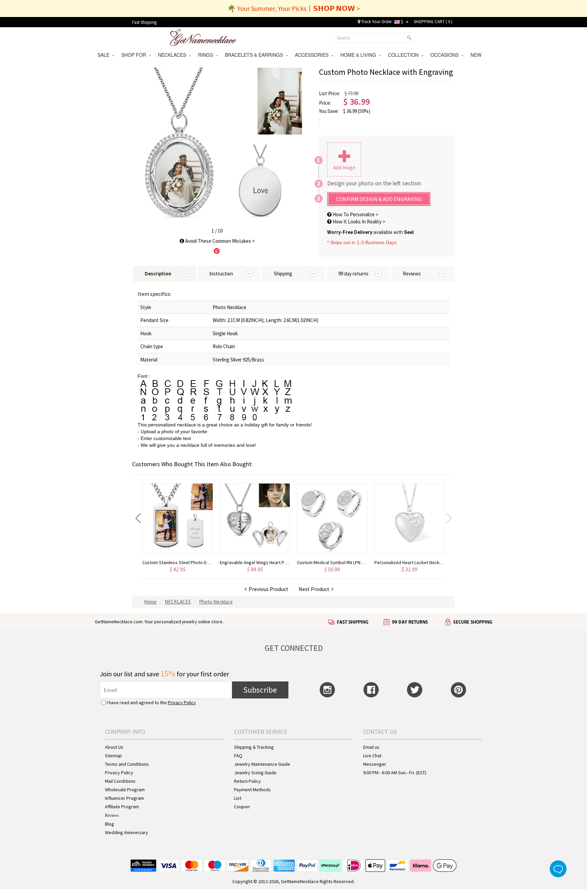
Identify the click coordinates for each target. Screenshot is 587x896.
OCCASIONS (445, 54)
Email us (371, 747)
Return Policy (247, 781)
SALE (104, 54)
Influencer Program (124, 798)
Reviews (112, 815)
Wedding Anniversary (126, 832)
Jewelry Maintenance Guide (262, 764)
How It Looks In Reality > (358, 221)
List (237, 798)
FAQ (238, 756)
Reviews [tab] (412, 273)
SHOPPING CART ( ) (433, 21)
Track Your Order (376, 21)
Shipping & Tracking (254, 747)
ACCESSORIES (313, 54)
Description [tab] (158, 273)
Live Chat (372, 756)
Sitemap (113, 756)
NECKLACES (173, 54)
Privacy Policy (182, 702)
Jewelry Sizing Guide (255, 773)
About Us (114, 747)
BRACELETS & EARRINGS (255, 54)
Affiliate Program (122, 807)
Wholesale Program (125, 790)
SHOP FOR (135, 54)
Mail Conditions (120, 781)
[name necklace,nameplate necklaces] (203, 37)
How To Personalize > (355, 214)
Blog (109, 824)
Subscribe (260, 689)
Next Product (315, 589)
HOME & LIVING (359, 54)
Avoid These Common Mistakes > (219, 241)
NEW (476, 54)
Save (216, 251)
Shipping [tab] (283, 273)
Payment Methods (252, 790)
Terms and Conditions (127, 764)
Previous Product (267, 589)
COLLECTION (404, 54)
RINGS (207, 54)
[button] (138, 518)
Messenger (374, 764)
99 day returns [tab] (353, 273)
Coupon (242, 807)
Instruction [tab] (221, 273)
